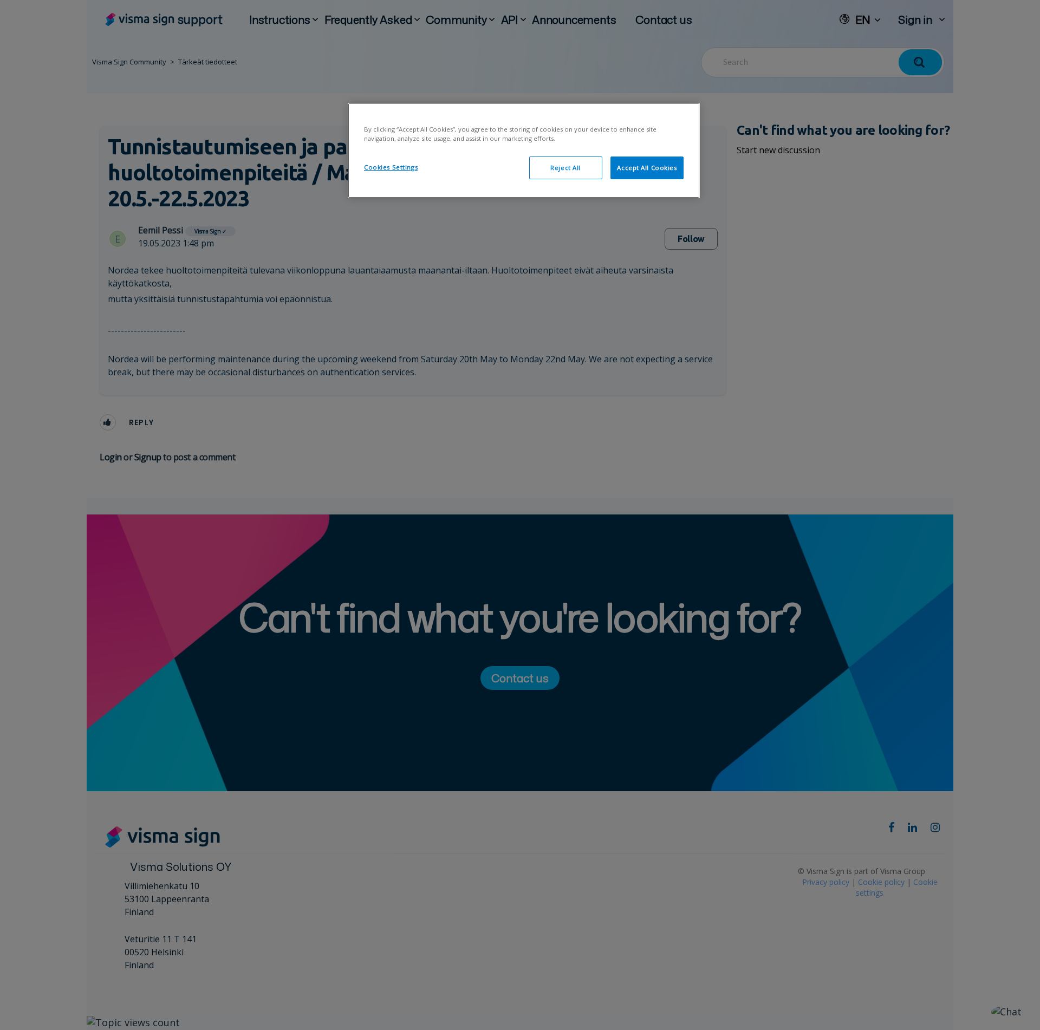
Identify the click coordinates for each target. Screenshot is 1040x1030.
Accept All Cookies (647, 168)
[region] (524, 150)
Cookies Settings (391, 167)
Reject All (565, 168)
